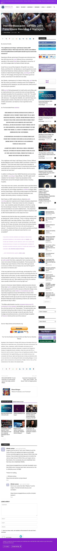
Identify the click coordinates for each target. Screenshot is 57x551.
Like (54, 42)
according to (27, 72)
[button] (54, 7)
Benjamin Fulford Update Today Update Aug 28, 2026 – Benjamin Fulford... (47, 172)
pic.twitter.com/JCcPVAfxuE (16, 248)
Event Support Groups (10, 1)
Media (29, 1)
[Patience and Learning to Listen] (42, 232)
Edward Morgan (7, 32)
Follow (53, 45)
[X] (6, 38)
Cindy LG (40, 202)
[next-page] (4, 439)
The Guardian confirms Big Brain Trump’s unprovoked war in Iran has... (47, 154)
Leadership (49, 1)
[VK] (23, 38)
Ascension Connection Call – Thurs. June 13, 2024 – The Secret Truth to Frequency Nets (29, 379)
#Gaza (27, 239)
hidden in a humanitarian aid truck (24, 291)
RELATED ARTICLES (6, 401)
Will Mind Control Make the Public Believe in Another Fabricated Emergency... (46, 136)
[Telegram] (29, 38)
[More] (33, 38)
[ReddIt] (16, 38)
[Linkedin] (19, 38)
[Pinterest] (9, 38)
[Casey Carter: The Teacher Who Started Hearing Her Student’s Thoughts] (31, 423)
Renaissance (33, 1)
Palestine (5, 316)
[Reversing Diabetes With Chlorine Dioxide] (6, 408)
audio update (6, 260)
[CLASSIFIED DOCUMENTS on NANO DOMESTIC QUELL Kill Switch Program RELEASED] (42, 285)
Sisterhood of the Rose (19, 1)
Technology (39, 1)
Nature (53, 1)
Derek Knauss (41, 121)
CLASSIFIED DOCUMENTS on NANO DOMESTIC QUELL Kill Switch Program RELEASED (50, 286)
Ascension (3, 1)
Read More (47, 81)
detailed (17, 107)
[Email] (26, 38)
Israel (15, 59)
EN (3, 3)
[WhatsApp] (12, 38)
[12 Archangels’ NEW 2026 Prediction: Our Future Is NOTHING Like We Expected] (42, 261)
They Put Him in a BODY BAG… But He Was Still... (51, 219)
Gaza (15, 61)
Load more (46, 301)
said (31, 80)
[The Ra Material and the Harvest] (42, 255)
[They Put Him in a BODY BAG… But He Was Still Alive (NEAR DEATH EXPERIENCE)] (42, 219)
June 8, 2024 (22, 253)
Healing (25, 1)
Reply (7, 480)
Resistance (29, 7)
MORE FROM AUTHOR (18, 401)
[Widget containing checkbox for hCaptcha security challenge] (12, 537)
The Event (23, 7)
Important (14, 22)
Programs (37, 7)
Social (42, 7)
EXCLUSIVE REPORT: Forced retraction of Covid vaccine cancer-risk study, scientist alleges (8, 380)
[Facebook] (2, 38)
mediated (25, 189)
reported (6, 90)
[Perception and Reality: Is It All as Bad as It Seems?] (42, 269)
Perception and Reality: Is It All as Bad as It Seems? (51, 269)
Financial (43, 1)
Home (17, 7)
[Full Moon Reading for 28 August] (19, 408)
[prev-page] (2, 439)
